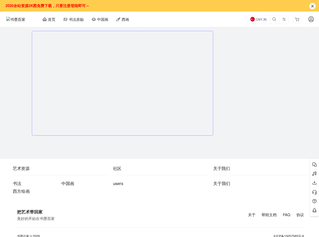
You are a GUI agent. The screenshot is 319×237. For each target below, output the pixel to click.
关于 (252, 214)
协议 (300, 214)
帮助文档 (269, 214)
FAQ (286, 214)
